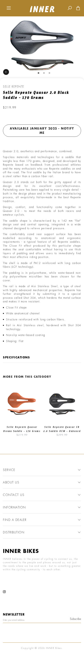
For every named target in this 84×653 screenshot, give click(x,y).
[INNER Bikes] (42, 8)
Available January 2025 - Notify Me (42, 130)
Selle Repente (13, 86)
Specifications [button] (16, 357)
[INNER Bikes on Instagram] (4, 592)
